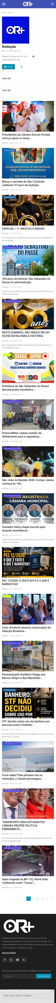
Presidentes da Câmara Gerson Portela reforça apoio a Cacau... (26, 136)
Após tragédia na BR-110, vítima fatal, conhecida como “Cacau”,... (25, 881)
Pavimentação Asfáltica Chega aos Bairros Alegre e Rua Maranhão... (23, 676)
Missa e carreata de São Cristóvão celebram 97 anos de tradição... (23, 183)
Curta (10, 66)
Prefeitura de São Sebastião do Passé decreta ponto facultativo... (25, 387)
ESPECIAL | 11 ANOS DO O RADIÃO (23, 228)
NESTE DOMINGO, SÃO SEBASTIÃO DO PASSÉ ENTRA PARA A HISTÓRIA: (25, 334)
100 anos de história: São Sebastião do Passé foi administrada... (26, 280)
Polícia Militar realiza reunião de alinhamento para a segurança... (21, 434)
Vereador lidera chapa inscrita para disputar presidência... (23, 528)
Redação (5, 143)
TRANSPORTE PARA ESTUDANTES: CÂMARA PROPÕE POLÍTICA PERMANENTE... (23, 825)
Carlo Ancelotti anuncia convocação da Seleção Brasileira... (26, 629)
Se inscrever (43, 976)
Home (4, 12)
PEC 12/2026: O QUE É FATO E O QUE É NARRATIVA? (25, 582)
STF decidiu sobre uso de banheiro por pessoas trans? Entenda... (26, 723)
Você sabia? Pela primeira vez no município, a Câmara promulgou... (22, 777)
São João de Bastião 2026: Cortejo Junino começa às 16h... (28, 481)
